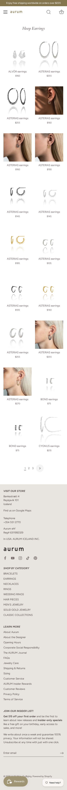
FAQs (6, 657)
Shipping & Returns (14, 668)
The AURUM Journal (15, 652)
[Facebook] (5, 557)
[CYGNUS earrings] (49, 428)
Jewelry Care (11, 663)
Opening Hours (12, 642)
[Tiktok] (28, 557)
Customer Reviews (14, 689)
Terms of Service (13, 699)
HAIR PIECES (11, 599)
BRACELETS (10, 573)
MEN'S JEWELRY (13, 604)
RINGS (7, 589)
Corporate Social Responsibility (21, 647)
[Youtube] (12, 557)
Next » (40, 468)
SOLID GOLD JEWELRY (17, 609)
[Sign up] (62, 753)
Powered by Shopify (42, 776)
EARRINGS (9, 578)
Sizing (6, 673)
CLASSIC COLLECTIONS (18, 615)
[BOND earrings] (49, 381)
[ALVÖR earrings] (17, 54)
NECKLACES (11, 584)
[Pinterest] (35, 557)
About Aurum (11, 632)
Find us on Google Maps (17, 510)
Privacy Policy (11, 694)
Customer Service (13, 678)
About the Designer (14, 637)
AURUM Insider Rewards (17, 683)
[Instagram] (20, 557)
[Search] (48, 12)
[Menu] (5, 12)
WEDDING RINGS (13, 594)
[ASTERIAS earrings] (49, 54)
